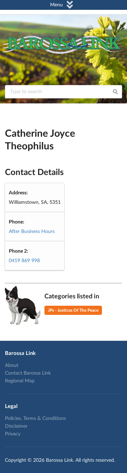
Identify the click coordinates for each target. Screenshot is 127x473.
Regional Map (20, 380)
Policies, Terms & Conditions (35, 418)
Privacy (12, 434)
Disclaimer (16, 426)
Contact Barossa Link (28, 373)
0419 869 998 (24, 260)
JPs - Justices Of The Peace (73, 310)
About (11, 365)
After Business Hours (32, 231)
